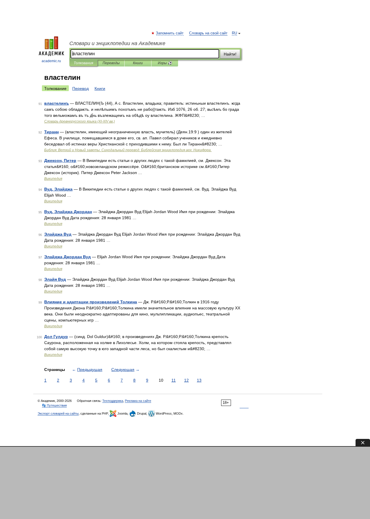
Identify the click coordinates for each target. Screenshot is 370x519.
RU (234, 33)
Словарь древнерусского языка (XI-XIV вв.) (79, 121)
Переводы (111, 63)
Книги (138, 63)
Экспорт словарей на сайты (58, 413)
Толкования (83, 63)
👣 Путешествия (54, 405)
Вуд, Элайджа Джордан (68, 211)
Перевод (80, 88)
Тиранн (51, 132)
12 (186, 380)
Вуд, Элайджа (58, 189)
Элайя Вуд (55, 279)
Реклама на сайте (138, 400)
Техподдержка (112, 400)
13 (199, 380)
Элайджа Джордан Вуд (67, 256)
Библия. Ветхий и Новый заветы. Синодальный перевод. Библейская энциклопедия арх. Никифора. (128, 150)
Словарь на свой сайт (208, 33)
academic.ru (51, 61)
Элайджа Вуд (57, 234)
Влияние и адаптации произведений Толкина (90, 302)
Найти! (230, 54)
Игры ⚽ (165, 63)
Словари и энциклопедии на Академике (117, 43)
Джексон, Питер (60, 160)
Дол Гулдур (56, 336)
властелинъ (56, 103)
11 (173, 380)
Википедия (53, 179)
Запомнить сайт (170, 33)
